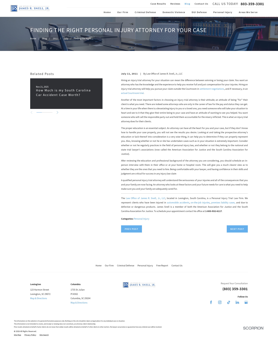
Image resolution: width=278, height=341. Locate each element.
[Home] (30, 8)
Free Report (162, 265)
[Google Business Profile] (246, 302)
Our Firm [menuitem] (122, 12)
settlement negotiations (212, 88)
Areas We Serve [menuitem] (248, 12)
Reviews (175, 3)
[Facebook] (211, 302)
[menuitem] (17, 335)
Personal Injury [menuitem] (222, 12)
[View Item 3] (49, 112)
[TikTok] (228, 302)
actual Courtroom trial (132, 93)
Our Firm (109, 265)
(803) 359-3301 (235, 288)
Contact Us (201, 3)
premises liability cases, (223, 202)
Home (99, 265)
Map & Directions (38, 298)
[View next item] (57, 112)
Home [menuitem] (107, 12)
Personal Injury (141, 218)
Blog (187, 3)
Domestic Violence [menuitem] (174, 12)
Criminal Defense (125, 265)
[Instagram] (220, 302)
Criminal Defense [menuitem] (145, 12)
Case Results (158, 3)
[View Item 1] (39, 112)
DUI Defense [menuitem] (199, 12)
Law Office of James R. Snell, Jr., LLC (145, 198)
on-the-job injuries (200, 202)
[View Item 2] (44, 112)
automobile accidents (178, 202)
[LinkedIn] (237, 302)
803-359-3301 (252, 4)
